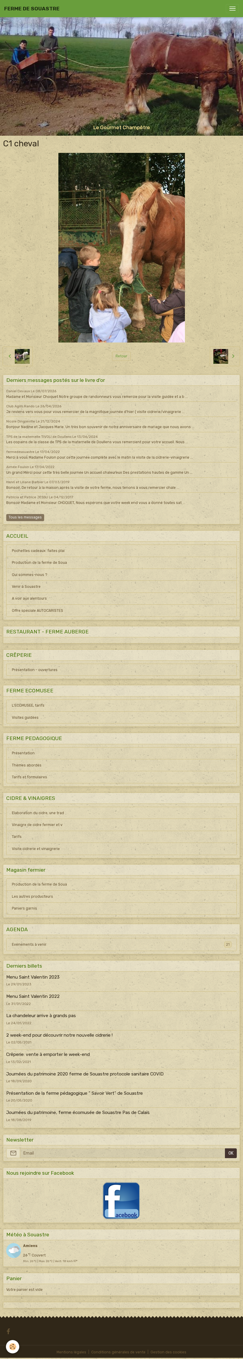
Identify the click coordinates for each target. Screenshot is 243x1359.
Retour (121, 356)
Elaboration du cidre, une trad (38, 813)
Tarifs (17, 837)
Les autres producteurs (32, 896)
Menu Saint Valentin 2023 (33, 977)
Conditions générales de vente (118, 1352)
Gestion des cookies (168, 1352)
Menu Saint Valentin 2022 (33, 996)
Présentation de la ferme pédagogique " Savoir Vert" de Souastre (74, 1093)
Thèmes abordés (26, 765)
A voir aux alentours (29, 598)
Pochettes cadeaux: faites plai (38, 551)
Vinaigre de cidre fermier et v (37, 825)
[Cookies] (12, 1346)
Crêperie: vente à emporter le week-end (48, 1054)
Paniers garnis (24, 908)
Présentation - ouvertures (34, 670)
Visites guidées (25, 717)
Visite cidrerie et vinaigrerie (36, 849)
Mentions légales (71, 1352)
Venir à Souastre (26, 587)
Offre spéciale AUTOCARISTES (37, 611)
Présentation (23, 753)
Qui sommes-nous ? (29, 575)
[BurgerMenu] (232, 8)
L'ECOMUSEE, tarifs (28, 705)
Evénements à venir (121, 944)
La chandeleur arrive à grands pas (41, 1015)
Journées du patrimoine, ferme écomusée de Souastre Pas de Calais (78, 1112)
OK (231, 1153)
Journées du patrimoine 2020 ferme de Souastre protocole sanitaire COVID (85, 1074)
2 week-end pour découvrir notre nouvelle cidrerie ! (59, 1035)
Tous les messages (25, 517)
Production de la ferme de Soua (39, 563)
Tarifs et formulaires (29, 777)
